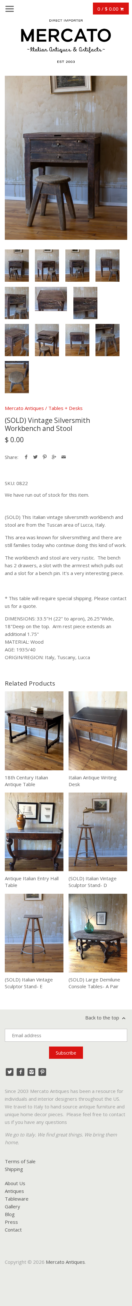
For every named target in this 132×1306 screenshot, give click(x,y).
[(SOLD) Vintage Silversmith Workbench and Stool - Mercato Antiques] (66, 158)
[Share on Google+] (54, 457)
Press (11, 1222)
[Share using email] (64, 457)
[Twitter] (9, 1072)
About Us (15, 1183)
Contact (13, 1229)
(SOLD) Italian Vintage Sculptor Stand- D (93, 881)
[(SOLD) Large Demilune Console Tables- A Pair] (98, 933)
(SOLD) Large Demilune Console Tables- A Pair (94, 982)
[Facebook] (20, 1072)
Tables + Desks (65, 408)
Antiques (14, 1191)
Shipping (14, 1169)
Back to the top (102, 1017)
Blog (10, 1214)
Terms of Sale (20, 1161)
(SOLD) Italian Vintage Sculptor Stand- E (29, 982)
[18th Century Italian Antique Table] (34, 730)
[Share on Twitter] (35, 457)
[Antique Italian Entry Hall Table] (34, 832)
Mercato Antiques (24, 408)
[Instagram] (31, 1072)
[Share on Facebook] (26, 457)
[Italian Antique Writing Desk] (98, 730)
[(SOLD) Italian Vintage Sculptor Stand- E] (34, 933)
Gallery (12, 1206)
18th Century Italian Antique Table (26, 780)
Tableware (17, 1198)
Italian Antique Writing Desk (93, 780)
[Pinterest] (42, 1072)
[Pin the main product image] (45, 457)
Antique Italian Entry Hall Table (32, 881)
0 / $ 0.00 (108, 8)
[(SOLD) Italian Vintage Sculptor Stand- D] (98, 832)
